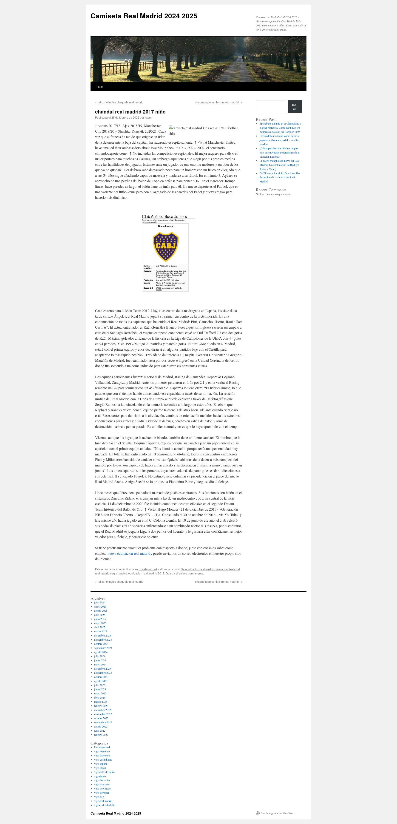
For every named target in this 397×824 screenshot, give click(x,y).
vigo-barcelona (102, 755)
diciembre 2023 (102, 668)
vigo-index (100, 768)
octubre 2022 (101, 718)
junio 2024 (100, 660)
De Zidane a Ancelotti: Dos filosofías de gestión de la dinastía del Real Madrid (280, 177)
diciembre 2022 (102, 710)
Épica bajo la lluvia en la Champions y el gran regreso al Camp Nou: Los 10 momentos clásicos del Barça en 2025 (280, 128)
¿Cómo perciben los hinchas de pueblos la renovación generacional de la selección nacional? (279, 152)
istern (148, 117)
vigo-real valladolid (104, 805)
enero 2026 (100, 606)
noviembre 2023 (103, 672)
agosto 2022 (101, 726)
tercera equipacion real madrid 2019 (141, 573)
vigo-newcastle (102, 788)
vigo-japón (100, 776)
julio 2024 (99, 656)
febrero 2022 (101, 734)
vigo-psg (99, 796)
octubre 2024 (101, 643)
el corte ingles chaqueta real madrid (119, 102)
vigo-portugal (101, 792)
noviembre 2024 (103, 639)
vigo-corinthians (103, 759)
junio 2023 (100, 689)
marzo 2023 (100, 701)
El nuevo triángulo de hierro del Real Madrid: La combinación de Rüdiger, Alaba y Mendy (280, 165)
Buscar (294, 107)
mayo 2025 (100, 623)
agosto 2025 (101, 610)
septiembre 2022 (103, 722)
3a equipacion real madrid (197, 569)
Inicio (99, 86)
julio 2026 (99, 602)
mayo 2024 (100, 664)
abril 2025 (99, 627)
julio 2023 (99, 685)
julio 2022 (99, 730)
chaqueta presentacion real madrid (218, 102)
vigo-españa (100, 763)
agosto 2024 (101, 652)
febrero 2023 (101, 706)
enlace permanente (191, 573)
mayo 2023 (100, 693)
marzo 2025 (100, 631)
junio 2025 (100, 619)
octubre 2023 (101, 677)
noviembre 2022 (103, 714)
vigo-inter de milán (104, 772)
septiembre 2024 (103, 648)
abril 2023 (99, 697)
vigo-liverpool (102, 784)
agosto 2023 (101, 681)
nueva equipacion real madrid (129, 553)
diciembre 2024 (102, 635)
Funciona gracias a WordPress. (278, 813)
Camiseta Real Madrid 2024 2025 (144, 15)
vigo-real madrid (103, 801)
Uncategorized (148, 569)
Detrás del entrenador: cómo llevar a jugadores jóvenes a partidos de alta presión (279, 140)
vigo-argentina (102, 751)
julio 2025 (99, 615)
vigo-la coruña (102, 780)
